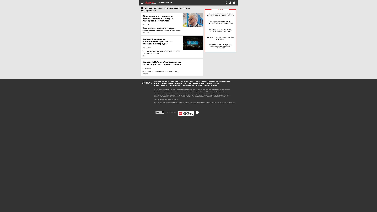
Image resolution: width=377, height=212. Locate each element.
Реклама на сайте (180, 84)
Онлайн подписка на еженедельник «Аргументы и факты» (213, 82)
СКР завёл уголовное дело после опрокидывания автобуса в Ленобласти (220, 46)
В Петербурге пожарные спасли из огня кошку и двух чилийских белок (220, 22)
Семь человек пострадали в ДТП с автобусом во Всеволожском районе (220, 14)
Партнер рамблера (171, 112)
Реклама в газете (167, 84)
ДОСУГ (144, 55)
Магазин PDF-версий (187, 82)
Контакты (157, 84)
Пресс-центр (174, 82)
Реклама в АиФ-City (213, 84)
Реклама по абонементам (196, 84)
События (145, 73)
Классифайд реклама (160, 85)
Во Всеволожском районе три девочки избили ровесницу (220, 30)
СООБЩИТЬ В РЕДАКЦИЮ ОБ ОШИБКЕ (206, 85)
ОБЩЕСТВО (146, 32)
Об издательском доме (161, 82)
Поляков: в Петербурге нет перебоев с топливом (220, 38)
